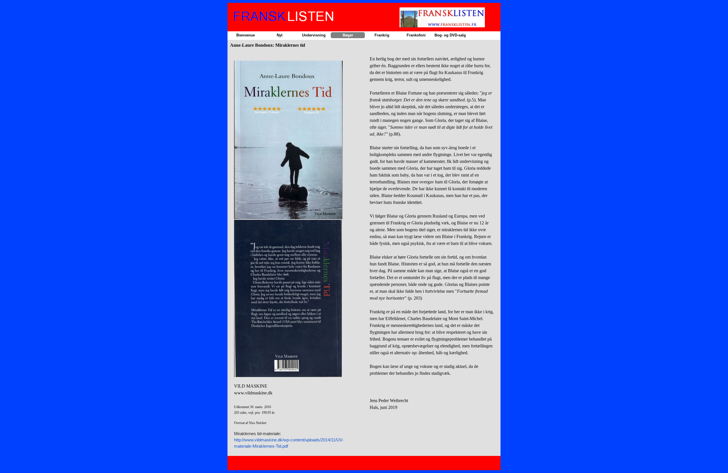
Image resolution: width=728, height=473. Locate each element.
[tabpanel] (296, 252)
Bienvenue (245, 35)
